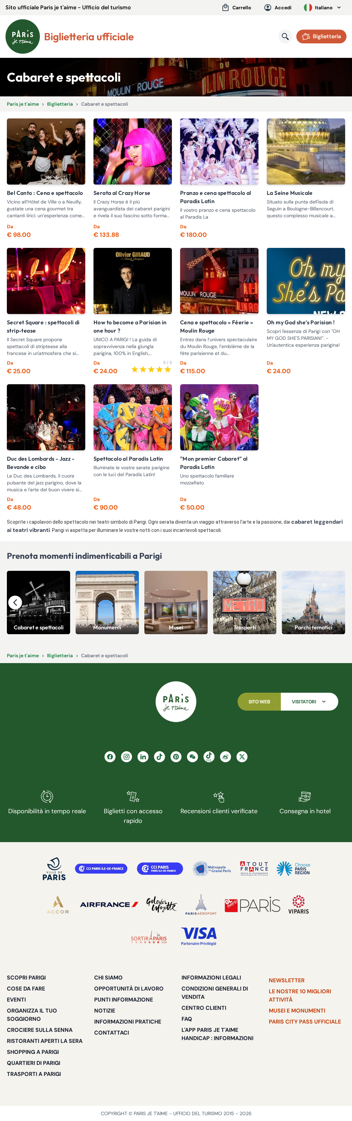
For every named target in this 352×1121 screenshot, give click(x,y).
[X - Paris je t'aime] (242, 756)
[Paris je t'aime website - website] (23, 36)
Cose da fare (26, 988)
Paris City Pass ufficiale (305, 1021)
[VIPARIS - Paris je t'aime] (298, 904)
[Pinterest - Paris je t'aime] (176, 756)
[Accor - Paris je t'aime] (58, 904)
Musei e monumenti (297, 1010)
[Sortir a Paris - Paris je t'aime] (149, 937)
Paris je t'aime (23, 104)
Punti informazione (123, 999)
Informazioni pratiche (127, 1021)
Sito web (259, 702)
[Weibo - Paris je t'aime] (225, 756)
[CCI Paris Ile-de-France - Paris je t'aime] (101, 868)
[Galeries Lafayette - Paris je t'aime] (161, 904)
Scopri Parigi (26, 977)
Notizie (104, 1010)
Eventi (16, 999)
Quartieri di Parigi (33, 1063)
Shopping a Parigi (33, 1052)
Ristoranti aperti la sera (44, 1041)
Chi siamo (108, 977)
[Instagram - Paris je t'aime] (126, 756)
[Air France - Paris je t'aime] (109, 904)
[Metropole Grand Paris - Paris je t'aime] (211, 869)
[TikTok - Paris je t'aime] (159, 756)
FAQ (187, 1019)
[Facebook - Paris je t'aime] (110, 756)
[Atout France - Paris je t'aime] (254, 869)
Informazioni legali (211, 977)
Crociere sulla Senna (40, 1030)
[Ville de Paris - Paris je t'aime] (54, 869)
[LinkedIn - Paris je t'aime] (143, 756)
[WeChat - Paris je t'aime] (192, 756)
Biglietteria (60, 104)
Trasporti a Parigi (34, 1074)
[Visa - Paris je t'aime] (199, 937)
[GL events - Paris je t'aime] (252, 904)
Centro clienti (204, 1008)
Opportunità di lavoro (129, 988)
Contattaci (111, 1032)
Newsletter (287, 980)
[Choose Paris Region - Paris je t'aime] (293, 869)
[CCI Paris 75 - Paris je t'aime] (160, 868)
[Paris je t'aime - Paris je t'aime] (176, 702)
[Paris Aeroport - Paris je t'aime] (201, 904)
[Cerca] (285, 36)
